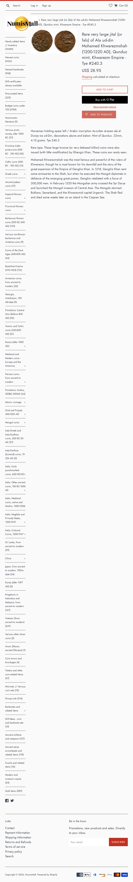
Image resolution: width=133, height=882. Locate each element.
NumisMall (30, 874)
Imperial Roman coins (15, 196)
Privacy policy (13, 851)
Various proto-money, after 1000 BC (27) (14, 133)
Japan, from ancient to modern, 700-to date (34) (15, 570)
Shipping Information (18, 837)
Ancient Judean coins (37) (12, 184)
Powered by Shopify (47, 874)
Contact (10, 828)
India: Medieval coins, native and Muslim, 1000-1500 (15, 502)
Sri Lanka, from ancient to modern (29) (14, 546)
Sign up (46, 5)
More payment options (104, 107)
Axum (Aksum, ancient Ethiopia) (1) (15, 648)
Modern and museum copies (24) (13, 778)
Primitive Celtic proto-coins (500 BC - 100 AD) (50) (14, 149)
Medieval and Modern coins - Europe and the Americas (15, 359)
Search (9, 856)
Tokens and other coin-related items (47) (14, 674)
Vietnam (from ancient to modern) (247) (14, 622)
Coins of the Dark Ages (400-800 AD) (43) (15, 254)
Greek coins (15, 174)
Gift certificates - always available (13, 83)
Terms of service (15, 847)
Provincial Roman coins (15, 208)
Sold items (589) (13, 791)
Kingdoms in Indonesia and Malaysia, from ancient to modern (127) (14, 602)
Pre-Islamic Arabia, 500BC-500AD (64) (15, 392)
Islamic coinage (15, 402)
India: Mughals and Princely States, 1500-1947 (15, 518)
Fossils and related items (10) (14, 764)
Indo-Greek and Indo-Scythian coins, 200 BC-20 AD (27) (14, 436)
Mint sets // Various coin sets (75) (15, 688)
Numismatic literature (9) (11, 119)
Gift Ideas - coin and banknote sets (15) (14, 722)
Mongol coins (15, 422)
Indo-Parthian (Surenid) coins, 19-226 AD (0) (15, 454)
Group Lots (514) (14, 698)
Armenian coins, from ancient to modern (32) (13, 282)
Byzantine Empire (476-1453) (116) (14, 268)
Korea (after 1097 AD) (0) (14, 584)
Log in (34, 5)
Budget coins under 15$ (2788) (15, 107)
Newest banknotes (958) (14, 71)
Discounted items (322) (14, 95)
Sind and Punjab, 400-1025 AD (15, 412)
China (15, 558)
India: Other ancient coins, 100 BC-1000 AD (15, 486)
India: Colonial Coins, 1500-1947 (15, 532)
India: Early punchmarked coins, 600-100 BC (15, 470)
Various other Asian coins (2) (15, 636)
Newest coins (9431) (12, 59)
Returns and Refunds (18, 842)
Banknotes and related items (15, 708)
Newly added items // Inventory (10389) (15, 45)
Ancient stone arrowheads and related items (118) (14, 750)
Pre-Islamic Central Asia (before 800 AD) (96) (14, 314)
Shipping (87, 77)
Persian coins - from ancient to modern (15, 378)
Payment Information (17, 833)
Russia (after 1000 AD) (15, 344)
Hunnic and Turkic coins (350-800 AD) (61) (14, 330)
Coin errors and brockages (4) (13, 660)
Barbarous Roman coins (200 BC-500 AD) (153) (15, 222)
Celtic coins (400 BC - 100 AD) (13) (14, 163)
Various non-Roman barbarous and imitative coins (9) (15, 238)
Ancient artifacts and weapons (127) (15, 736)
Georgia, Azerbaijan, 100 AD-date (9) (13, 298)
